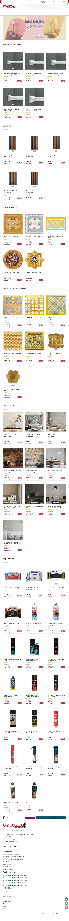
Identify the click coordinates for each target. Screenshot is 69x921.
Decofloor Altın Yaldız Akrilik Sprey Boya (55, 624)
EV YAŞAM (46, 13)
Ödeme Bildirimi (19, 1)
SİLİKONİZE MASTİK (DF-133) (11, 588)
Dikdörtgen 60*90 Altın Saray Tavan (55, 237)
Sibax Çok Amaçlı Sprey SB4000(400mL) (10, 696)
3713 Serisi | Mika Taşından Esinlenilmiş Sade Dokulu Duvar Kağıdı (12, 543)
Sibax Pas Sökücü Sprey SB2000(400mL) (32, 660)
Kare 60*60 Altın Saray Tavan (12, 236)
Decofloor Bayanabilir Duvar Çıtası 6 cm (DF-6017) (33, 110)
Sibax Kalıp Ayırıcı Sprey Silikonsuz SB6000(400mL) (33, 696)
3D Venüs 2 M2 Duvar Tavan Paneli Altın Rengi (55, 354)
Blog (51, 1)
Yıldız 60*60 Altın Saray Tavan (33, 272)
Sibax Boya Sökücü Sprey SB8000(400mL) (11, 732)
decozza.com (48, 913)
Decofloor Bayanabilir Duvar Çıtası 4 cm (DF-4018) (33, 74)
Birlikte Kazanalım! (56, 1)
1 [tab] (7, 38)
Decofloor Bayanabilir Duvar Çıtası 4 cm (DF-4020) (55, 74)
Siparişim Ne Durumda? (9, 1)
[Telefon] (66, 899)
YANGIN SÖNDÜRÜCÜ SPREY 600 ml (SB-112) (56, 732)
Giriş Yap (6, 893)
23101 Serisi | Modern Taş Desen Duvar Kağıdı (12, 435)
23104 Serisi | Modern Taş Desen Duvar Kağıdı (12, 471)
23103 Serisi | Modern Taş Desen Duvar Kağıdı (56, 435)
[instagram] (66, 907)
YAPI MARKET (39, 13)
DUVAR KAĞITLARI (29, 13)
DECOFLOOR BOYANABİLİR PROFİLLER (23, 10)
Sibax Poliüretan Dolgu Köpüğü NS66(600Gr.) (34, 767)
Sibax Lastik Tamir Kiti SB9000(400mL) (31, 732)
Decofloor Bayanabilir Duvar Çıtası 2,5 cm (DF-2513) (12, 74)
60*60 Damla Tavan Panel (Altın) (12, 353)
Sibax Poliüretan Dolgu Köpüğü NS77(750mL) (56, 767)
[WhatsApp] (66, 903)
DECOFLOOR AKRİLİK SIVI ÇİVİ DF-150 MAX (33, 588)
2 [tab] (8, 38)
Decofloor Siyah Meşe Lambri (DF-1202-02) (12, 191)
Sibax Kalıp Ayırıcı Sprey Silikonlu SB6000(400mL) (56, 696)
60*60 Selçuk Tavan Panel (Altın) (12, 317)
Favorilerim (36, 1)
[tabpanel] (34, 28)
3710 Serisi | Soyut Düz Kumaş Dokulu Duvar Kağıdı (12, 507)
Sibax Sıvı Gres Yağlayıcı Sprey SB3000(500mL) (56, 660)
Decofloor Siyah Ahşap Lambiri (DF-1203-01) (34, 191)
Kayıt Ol (6, 891)
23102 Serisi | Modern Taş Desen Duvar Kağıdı (34, 435)
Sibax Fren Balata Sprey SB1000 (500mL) (12, 660)
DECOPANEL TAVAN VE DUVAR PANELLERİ (13, 13)
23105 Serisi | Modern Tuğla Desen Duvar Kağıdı (33, 471)
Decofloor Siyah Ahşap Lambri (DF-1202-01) (55, 155)
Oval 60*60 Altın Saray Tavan (11, 272)
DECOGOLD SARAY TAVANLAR (41, 10)
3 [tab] (10, 38)
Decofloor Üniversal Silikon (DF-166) (56, 588)
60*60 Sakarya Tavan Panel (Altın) (55, 318)
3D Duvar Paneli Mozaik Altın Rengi (11, 390)
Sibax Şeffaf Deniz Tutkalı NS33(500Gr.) (11, 803)
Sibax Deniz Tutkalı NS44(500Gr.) (31, 803)
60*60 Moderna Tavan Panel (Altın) (33, 318)
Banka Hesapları (28, 1)
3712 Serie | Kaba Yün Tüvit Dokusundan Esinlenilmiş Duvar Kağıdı (56, 507)
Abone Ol (30, 818)
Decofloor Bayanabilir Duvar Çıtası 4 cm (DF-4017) (12, 110)
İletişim (64, 1)
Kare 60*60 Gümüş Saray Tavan (34, 236)
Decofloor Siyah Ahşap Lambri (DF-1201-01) (12, 155)
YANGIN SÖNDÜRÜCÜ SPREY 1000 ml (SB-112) (11, 767)
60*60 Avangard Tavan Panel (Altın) (33, 354)
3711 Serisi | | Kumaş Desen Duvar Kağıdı (34, 507)
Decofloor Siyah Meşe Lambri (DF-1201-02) (34, 155)
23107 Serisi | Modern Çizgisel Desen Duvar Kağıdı (55, 471)
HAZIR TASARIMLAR (7, 10)
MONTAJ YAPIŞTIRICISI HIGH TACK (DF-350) (11, 624)
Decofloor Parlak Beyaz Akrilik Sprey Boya (34, 624)
